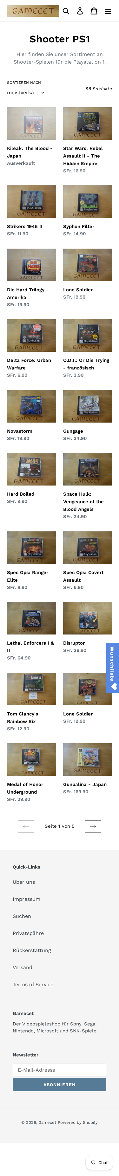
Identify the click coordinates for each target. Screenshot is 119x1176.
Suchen (22, 916)
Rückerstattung (32, 950)
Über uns (24, 882)
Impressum (26, 899)
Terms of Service (33, 984)
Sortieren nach (24, 82)
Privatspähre (28, 933)
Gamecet (47, 1122)
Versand (22, 967)
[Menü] (108, 11)
